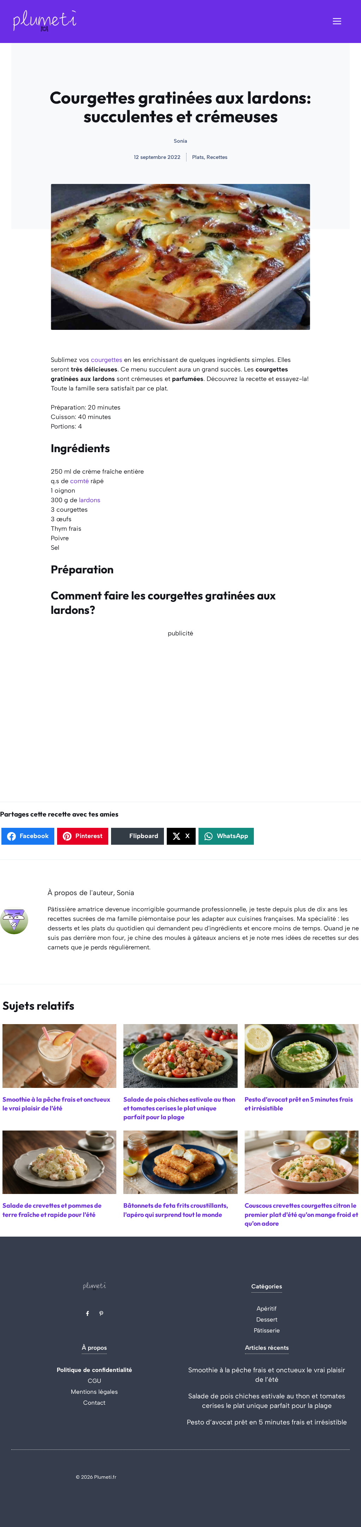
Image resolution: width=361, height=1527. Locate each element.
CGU (94, 1380)
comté (79, 481)
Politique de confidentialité (94, 1369)
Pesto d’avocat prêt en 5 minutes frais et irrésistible (267, 1422)
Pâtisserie (267, 1330)
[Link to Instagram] (101, 1313)
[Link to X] (87, 1313)
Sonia (180, 141)
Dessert (266, 1319)
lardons (89, 500)
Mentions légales (94, 1391)
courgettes (106, 360)
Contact (94, 1402)
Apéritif (267, 1308)
